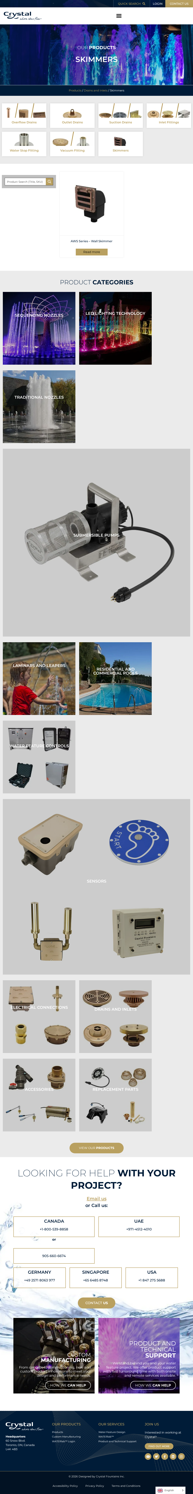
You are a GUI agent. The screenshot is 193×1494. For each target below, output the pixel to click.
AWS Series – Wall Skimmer (92, 241)
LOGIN (157, 3)
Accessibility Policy (65, 1486)
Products (75, 90)
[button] (119, 16)
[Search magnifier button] (49, 181)
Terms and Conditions (126, 1486)
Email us (96, 1198)
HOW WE (68, 1385)
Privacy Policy (94, 1486)
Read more (91, 252)
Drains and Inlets (95, 90)
